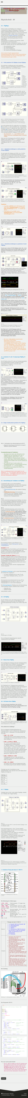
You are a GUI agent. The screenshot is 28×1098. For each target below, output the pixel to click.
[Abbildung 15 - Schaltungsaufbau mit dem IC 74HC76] (14, 983)
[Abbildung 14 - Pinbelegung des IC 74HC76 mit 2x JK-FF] (9, 883)
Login (25, 1093)
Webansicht (24, 1095)
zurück (3, 1078)
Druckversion (6, 1093)
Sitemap (11, 1093)
